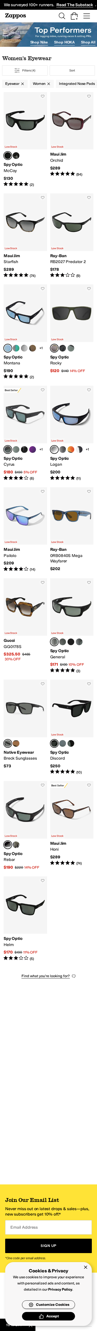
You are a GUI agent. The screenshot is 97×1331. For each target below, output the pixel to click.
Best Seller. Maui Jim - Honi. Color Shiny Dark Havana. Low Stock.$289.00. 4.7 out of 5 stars (72, 825)
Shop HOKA (64, 42)
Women (39, 84)
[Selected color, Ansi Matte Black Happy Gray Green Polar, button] (8, 845)
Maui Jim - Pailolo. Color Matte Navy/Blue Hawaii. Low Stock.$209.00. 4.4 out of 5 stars (25, 529)
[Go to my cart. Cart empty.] (74, 16)
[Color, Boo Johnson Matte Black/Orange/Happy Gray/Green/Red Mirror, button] (71, 449)
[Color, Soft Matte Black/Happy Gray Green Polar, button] (71, 743)
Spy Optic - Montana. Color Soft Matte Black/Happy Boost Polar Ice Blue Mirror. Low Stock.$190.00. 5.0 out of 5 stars (25, 332)
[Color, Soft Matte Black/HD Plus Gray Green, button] (62, 348)
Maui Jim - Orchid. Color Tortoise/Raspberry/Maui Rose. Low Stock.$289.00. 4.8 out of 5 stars (72, 139)
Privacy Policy (60, 1289)
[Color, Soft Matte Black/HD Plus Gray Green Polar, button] (16, 155)
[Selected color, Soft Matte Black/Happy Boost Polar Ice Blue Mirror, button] (8, 348)
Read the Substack (74, 4)
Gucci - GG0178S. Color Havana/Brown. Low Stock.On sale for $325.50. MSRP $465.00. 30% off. (25, 625)
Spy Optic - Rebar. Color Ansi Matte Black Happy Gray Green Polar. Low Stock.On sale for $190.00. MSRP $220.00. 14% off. (25, 825)
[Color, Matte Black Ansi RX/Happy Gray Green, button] (71, 642)
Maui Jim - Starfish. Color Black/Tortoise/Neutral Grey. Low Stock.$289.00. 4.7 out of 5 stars (25, 235)
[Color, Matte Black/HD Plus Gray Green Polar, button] (71, 348)
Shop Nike (39, 42)
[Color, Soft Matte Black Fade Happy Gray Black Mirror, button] (24, 449)
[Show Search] (62, 16)
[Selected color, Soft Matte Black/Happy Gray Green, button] (8, 155)
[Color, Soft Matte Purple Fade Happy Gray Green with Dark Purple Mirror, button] (32, 449)
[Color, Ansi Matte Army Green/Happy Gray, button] (16, 845)
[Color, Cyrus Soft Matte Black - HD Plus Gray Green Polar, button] (16, 449)
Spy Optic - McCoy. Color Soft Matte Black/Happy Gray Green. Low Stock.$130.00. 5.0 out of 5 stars (25, 139)
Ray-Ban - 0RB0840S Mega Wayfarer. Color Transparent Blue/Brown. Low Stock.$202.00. (72, 529)
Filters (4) (28, 70)
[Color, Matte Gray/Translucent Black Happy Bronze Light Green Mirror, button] (16, 348)
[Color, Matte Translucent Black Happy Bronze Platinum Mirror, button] (24, 348)
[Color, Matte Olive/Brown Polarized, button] (16, 743)
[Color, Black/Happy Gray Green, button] (79, 642)
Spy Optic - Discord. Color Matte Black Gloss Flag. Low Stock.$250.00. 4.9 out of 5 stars (72, 727)
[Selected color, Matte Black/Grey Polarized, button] (8, 743)
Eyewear (12, 84)
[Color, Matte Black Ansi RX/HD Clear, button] (79, 449)
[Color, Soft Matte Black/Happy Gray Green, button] (62, 642)
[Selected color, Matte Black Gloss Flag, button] (54, 743)
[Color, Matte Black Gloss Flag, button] (62, 449)
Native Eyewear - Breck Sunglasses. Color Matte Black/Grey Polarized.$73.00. (25, 727)
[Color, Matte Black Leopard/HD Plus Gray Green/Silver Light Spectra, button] (62, 743)
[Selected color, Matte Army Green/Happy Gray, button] (54, 348)
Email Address (24, 1227)
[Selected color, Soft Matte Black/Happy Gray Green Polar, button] (54, 642)
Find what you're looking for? (45, 976)
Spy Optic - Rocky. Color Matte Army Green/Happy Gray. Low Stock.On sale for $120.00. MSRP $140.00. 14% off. (72, 332)
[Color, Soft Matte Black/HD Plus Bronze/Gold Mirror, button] (32, 348)
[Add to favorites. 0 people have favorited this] (42, 96)
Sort (72, 70)
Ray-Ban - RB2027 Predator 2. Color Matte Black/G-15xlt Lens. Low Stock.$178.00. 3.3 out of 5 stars (72, 235)
